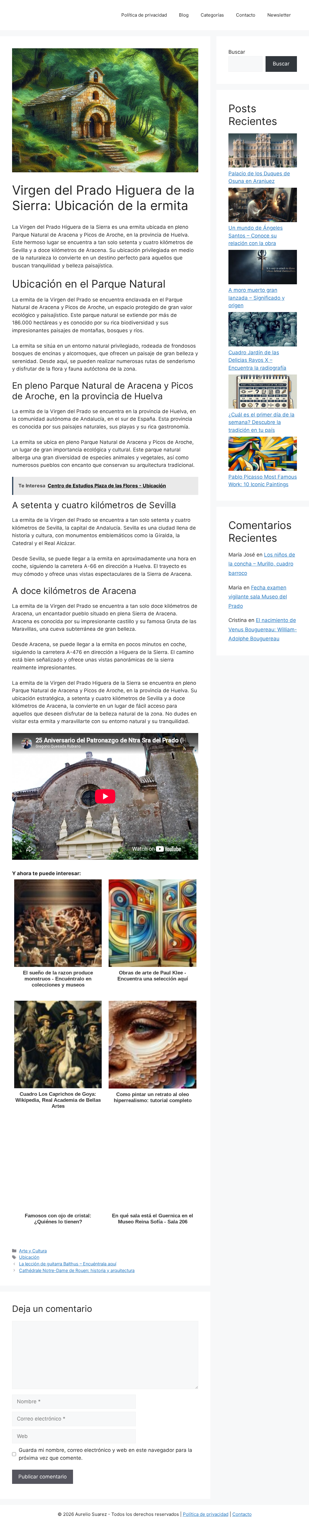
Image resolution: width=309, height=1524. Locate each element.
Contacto (245, 15)
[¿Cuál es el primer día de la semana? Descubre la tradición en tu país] (262, 393)
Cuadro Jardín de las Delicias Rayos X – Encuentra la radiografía (257, 360)
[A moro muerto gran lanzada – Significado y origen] (262, 268)
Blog (184, 15)
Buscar (236, 52)
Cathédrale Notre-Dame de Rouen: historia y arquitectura (77, 1270)
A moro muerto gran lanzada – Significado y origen (256, 297)
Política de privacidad (144, 15)
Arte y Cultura (33, 1250)
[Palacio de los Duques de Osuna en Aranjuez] (262, 151)
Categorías (212, 15)
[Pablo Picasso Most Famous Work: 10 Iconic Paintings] (262, 455)
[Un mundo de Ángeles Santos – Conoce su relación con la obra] (262, 206)
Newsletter (279, 15)
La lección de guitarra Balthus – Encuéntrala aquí (67, 1263)
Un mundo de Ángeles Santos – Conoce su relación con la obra (255, 235)
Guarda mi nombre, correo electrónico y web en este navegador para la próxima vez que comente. (105, 1454)
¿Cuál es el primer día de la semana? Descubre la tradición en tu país (261, 422)
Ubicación (29, 1257)
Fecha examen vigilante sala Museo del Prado (257, 597)
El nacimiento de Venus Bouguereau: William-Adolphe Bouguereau (262, 629)
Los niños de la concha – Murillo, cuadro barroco (261, 564)
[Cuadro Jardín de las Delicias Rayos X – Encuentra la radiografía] (262, 330)
